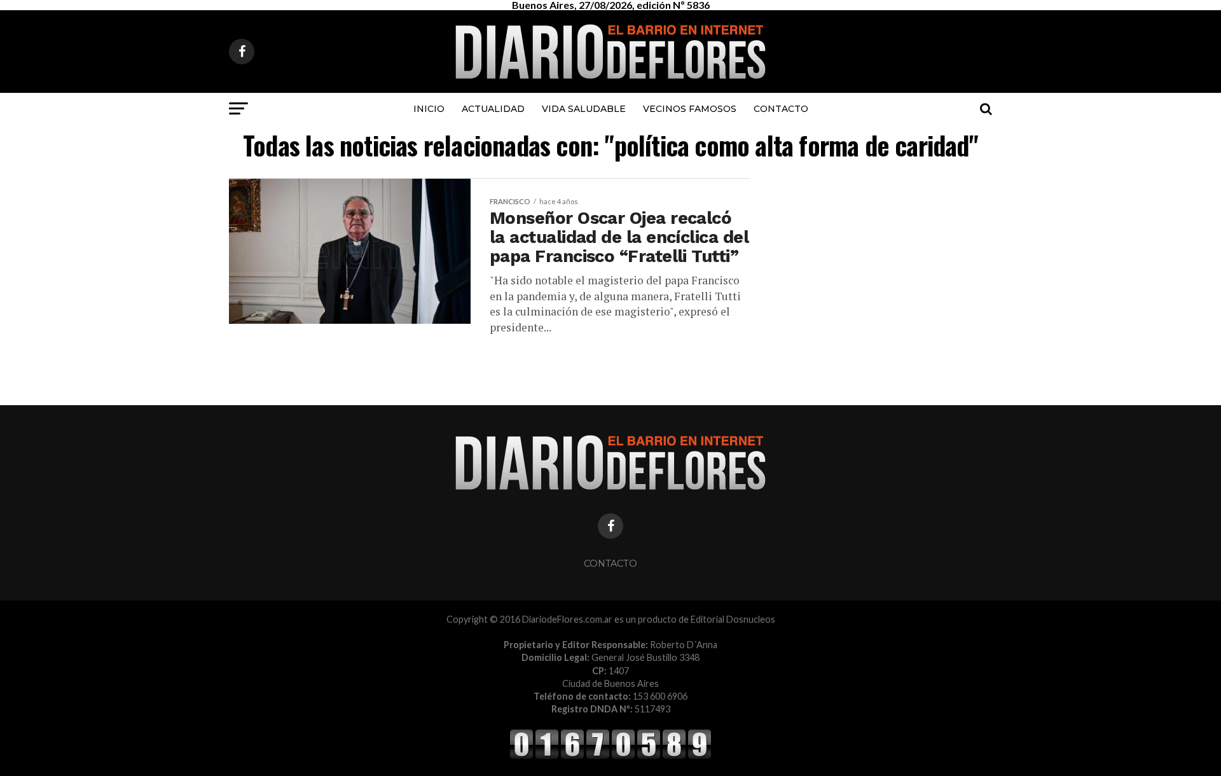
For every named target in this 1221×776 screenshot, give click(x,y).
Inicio (429, 108)
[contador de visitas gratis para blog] (610, 756)
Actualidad (493, 108)
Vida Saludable (584, 108)
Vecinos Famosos (689, 108)
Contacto (781, 108)
